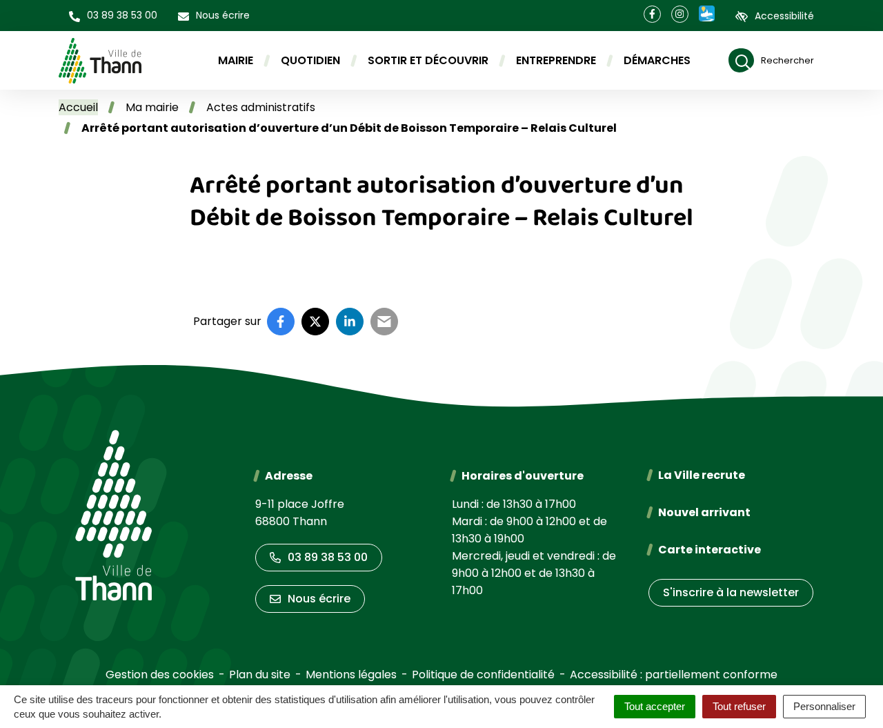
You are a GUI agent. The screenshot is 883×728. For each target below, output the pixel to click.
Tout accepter (654, 706)
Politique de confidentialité (483, 674)
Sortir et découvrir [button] (428, 60)
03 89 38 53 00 (328, 557)
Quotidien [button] (310, 60)
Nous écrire (319, 599)
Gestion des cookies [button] (160, 674)
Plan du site (259, 674)
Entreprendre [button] (556, 60)
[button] (113, 15)
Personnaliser (824, 706)
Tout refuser (739, 706)
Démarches (657, 60)
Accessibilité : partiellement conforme (673, 674)
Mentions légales (351, 674)
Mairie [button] (235, 60)
